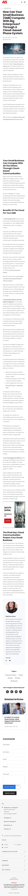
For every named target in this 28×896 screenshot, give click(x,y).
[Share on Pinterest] (20, 691)
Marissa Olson (7, 39)
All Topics (17, 678)
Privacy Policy (16, 893)
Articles (21, 675)
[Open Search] (22, 2)
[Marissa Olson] (12, 607)
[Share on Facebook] (7, 691)
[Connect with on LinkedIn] (6, 660)
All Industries (14, 681)
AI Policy (10, 893)
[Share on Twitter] (16, 691)
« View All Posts (7, 8)
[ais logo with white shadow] (6, 2)
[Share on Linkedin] (11, 691)
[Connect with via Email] (10, 660)
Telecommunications (10, 675)
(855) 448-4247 (17, 835)
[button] (25, 714)
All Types (10, 678)
